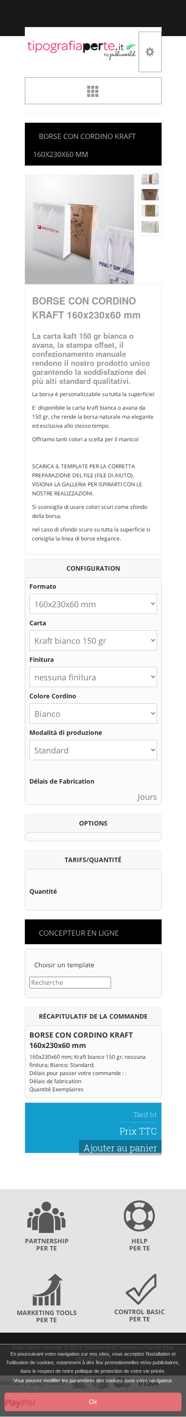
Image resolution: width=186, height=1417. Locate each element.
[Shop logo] (82, 49)
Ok (93, 1401)
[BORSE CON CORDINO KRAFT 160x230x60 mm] (150, 178)
